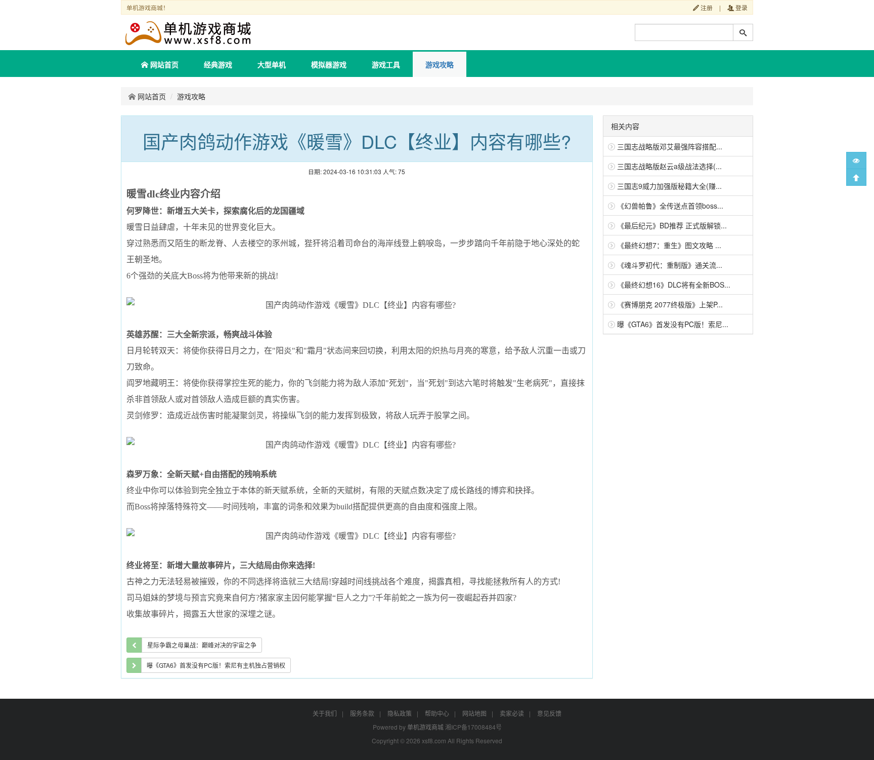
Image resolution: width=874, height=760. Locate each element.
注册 (706, 7)
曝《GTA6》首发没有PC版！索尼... (672, 324)
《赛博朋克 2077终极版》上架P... (670, 304)
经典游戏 (218, 64)
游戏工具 (386, 64)
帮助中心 (437, 713)
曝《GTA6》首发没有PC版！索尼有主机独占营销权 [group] (216, 665)
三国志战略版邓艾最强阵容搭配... (669, 146)
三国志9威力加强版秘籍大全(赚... (669, 186)
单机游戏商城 (425, 727)
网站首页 (163, 64)
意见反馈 (549, 713)
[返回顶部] (856, 177)
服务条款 (362, 713)
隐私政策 (399, 713)
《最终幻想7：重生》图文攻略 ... (669, 245)
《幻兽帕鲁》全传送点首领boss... (670, 206)
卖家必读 (512, 713)
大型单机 (271, 64)
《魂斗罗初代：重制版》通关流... (669, 265)
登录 (741, 7)
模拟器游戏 (328, 64)
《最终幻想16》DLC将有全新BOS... (673, 284)
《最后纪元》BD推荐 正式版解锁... (672, 225)
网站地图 (474, 713)
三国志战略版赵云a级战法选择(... (669, 166)
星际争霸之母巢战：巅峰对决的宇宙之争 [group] (201, 645)
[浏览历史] (856, 160)
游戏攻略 (439, 64)
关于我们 (325, 713)
